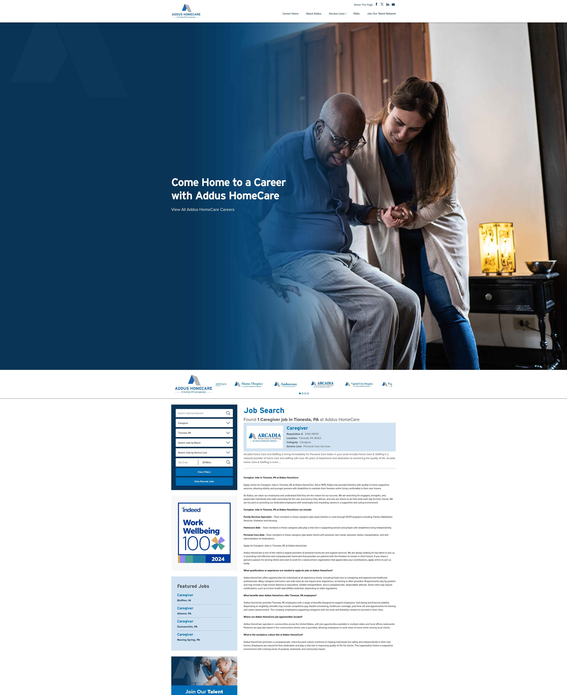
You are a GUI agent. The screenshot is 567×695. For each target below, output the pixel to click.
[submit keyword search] (228, 413)
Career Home (290, 13)
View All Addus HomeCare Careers (202, 209)
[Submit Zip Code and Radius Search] (228, 462)
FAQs (356, 13)
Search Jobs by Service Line (192, 452)
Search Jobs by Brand (189, 442)
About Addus (313, 13)
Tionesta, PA (184, 432)
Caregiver (183, 423)
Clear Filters (204, 472)
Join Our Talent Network (381, 13)
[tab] (300, 393)
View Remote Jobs (204, 481)
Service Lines (336, 13)
